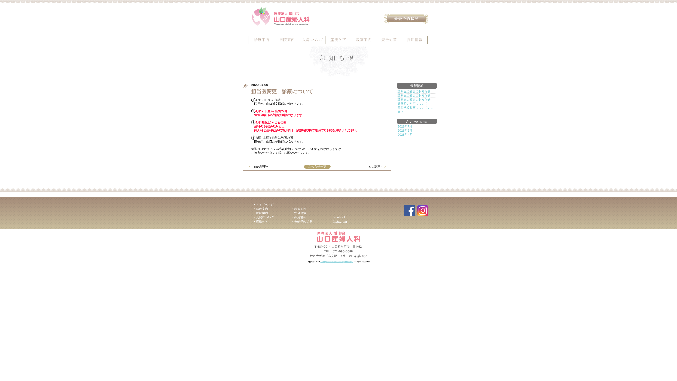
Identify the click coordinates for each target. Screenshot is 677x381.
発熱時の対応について (413, 103)
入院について (265, 217)
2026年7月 (405, 126)
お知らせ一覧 (317, 166)
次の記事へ (375, 166)
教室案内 (300, 209)
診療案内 (262, 209)
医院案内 (262, 213)
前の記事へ (261, 166)
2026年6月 (405, 130)
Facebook (339, 217)
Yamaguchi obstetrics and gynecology (337, 262)
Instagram (340, 221)
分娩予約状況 (303, 221)
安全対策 (300, 213)
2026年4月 (405, 134)
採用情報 (300, 217)
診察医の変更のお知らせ (414, 91)
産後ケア (262, 221)
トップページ (265, 204)
